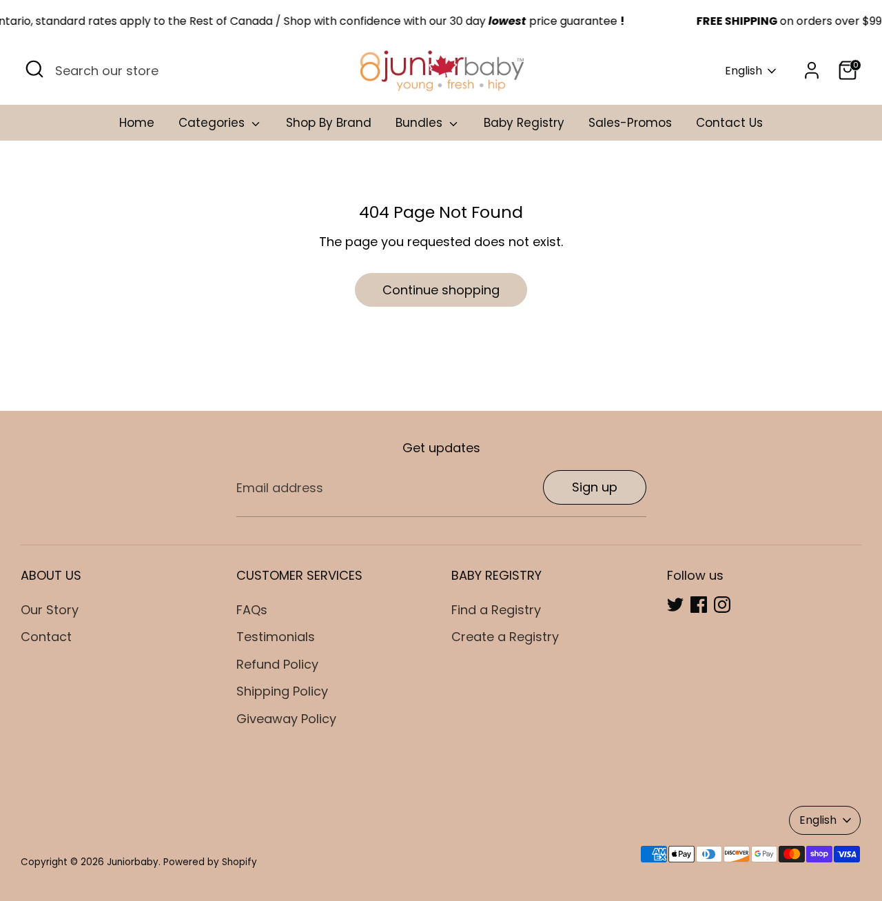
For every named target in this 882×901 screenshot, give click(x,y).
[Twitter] (675, 604)
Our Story (50, 609)
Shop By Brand (328, 122)
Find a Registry (496, 609)
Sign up (594, 487)
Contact (46, 636)
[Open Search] (34, 69)
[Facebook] (698, 604)
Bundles (421, 122)
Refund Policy (277, 664)
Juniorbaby (132, 862)
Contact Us (729, 122)
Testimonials (275, 636)
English (743, 71)
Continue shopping (441, 289)
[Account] (811, 70)
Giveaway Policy (286, 718)
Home (136, 122)
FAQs (251, 609)
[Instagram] (722, 604)
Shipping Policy (282, 691)
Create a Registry (505, 636)
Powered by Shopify (210, 862)
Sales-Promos (630, 122)
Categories (213, 122)
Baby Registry (524, 122)
